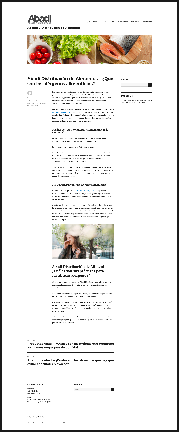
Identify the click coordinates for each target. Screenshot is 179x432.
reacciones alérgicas (85, 191)
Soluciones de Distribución (128, 22)
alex (28, 97)
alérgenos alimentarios (61, 112)
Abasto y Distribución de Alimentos (54, 28)
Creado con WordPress (59, 423)
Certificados (147, 22)
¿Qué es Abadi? (92, 22)
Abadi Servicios (107, 22)
